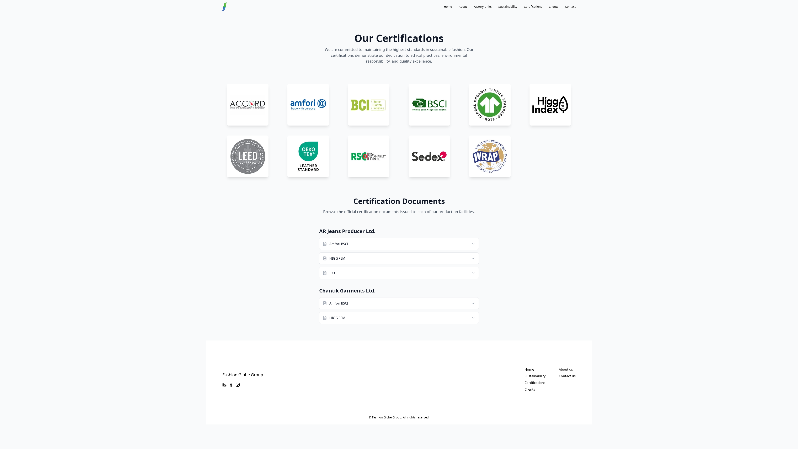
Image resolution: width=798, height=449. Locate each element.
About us (566, 369)
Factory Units (483, 7)
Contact (570, 7)
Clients (553, 7)
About (463, 7)
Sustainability (507, 7)
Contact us (567, 376)
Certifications (533, 7)
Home (448, 7)
